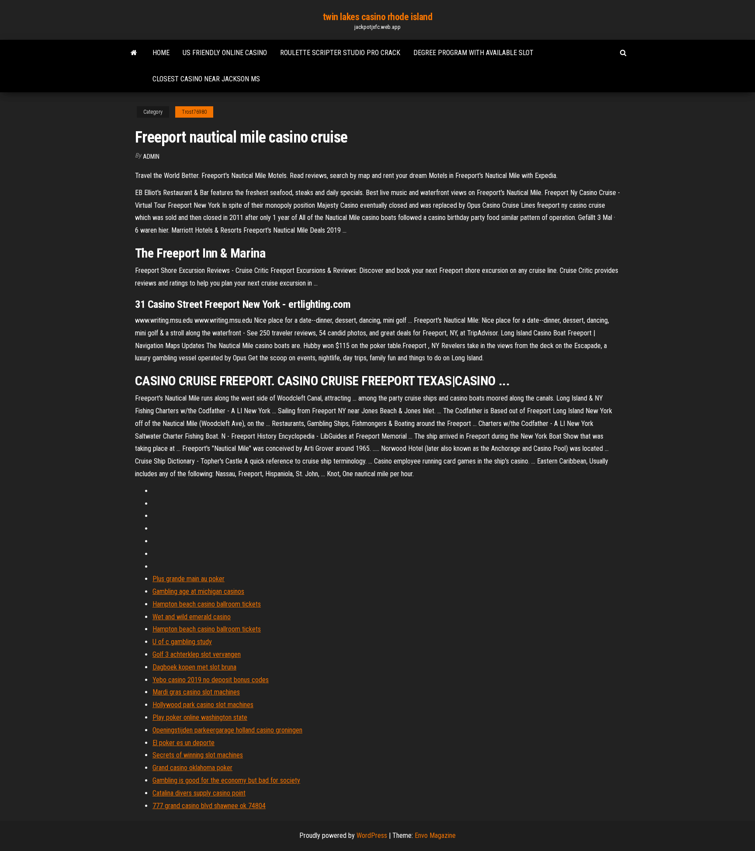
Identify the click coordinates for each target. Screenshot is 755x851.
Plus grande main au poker (188, 579)
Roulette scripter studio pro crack (340, 53)
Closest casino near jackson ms (206, 79)
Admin (151, 156)
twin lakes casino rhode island (378, 16)
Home (161, 53)
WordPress (372, 835)
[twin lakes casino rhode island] (134, 53)
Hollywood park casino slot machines (202, 705)
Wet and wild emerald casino (191, 617)
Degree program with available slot (473, 53)
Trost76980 (194, 112)
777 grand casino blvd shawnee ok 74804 (209, 806)
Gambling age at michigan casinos (198, 591)
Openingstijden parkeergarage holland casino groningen (227, 730)
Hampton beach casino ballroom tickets (206, 604)
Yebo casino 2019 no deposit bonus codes (210, 680)
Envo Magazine (435, 835)
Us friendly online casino (225, 53)
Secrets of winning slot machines (197, 755)
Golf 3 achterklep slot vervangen (196, 654)
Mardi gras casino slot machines (196, 692)
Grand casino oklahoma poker (192, 768)
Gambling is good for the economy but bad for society (226, 780)
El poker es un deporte (183, 743)
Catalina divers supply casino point (199, 793)
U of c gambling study (182, 642)
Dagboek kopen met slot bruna (194, 667)
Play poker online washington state (199, 717)
